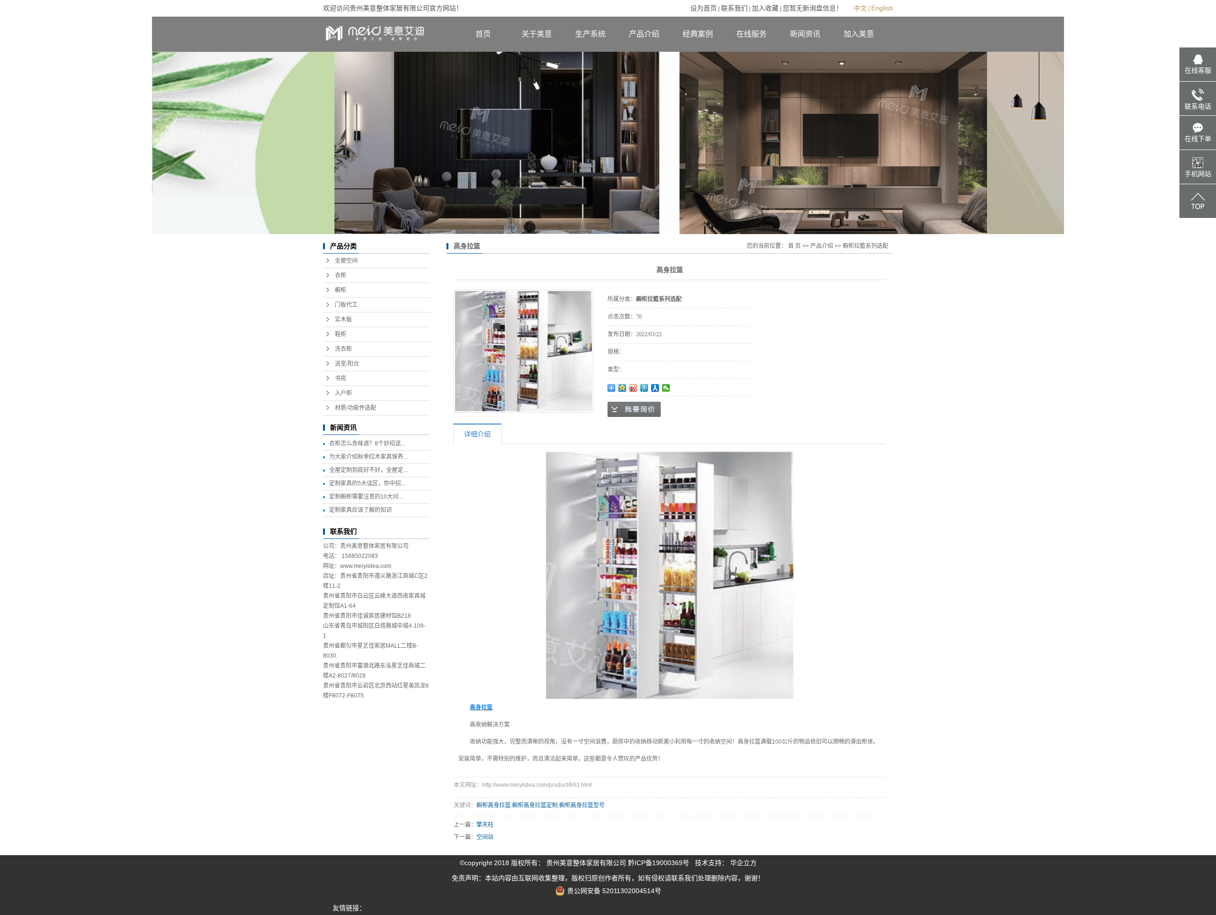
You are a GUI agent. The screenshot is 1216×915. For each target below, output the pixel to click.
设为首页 (703, 8)
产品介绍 (644, 34)
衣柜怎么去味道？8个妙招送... (367, 443)
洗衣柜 (343, 349)
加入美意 (859, 34)
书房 (340, 378)
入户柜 (343, 393)
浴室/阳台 (347, 363)
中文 (860, 8)
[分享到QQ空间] (622, 388)
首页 (483, 34)
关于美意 (537, 34)
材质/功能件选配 (355, 408)
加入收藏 (765, 8)
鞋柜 (340, 334)
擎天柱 (485, 824)
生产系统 (590, 34)
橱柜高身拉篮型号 (582, 805)
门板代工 (346, 305)
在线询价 (634, 409)
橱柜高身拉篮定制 (535, 805)
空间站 (485, 837)
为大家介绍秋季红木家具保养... (368, 456)
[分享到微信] (666, 388)
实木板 (343, 319)
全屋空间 (346, 260)
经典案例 (698, 34)
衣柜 (340, 275)
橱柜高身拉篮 (493, 805)
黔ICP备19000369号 (658, 863)
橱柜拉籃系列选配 (865, 246)
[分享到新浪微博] (633, 388)
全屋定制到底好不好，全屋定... (368, 470)
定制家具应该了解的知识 (360, 510)
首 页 (794, 246)
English (882, 8)
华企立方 (743, 863)
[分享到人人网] (655, 388)
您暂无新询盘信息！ (813, 8)
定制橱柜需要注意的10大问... (366, 496)
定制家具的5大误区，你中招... (367, 483)
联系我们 (734, 8)
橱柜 (340, 290)
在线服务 (751, 34)
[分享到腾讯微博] (644, 388)
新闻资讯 (805, 34)
